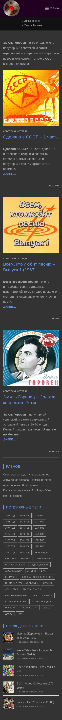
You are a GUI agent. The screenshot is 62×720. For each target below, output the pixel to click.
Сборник (47, 595)
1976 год (39, 528)
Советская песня (15, 601)
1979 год (39, 534)
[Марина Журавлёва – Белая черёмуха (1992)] (8, 637)
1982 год (39, 540)
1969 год (24, 515)
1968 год (10, 515)
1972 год (24, 522)
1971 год (10, 522)
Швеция (47, 608)
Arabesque (41, 552)
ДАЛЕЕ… (9, 173)
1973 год (39, 522)
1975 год (24, 528)
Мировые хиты (32, 589)
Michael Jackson (15, 565)
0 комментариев (35, 642)
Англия (31, 571)
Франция (10, 608)
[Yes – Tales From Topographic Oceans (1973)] (8, 654)
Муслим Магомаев (16, 595)
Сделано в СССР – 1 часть (31, 136)
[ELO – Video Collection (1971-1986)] (8, 687)
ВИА (43, 571)
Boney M (26, 558)
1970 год (39, 515)
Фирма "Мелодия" (42, 601)
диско (9, 614)
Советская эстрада (15, 131)
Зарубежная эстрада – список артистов (27, 479)
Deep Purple (43, 558)
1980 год (10, 540)
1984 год (24, 546)
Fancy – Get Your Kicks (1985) (35, 702)
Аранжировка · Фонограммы (20, 485)
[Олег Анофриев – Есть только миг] (8, 670)
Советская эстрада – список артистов (26, 474)
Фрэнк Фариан (29, 608)
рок (20, 614)
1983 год (10, 546)
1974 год (10, 528)
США (34, 595)
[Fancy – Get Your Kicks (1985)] (8, 703)
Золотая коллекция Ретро (37, 577)
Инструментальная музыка (21, 583)
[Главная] (20, 25)
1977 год (10, 534)
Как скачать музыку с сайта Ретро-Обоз (27, 490)
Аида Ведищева (39, 565)
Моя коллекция (12, 495)
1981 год (24, 540)
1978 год (24, 534)
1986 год (10, 552)
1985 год (39, 546)
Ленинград (11, 589)
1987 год (24, 552)
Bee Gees (10, 558)
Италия (47, 583)
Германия (11, 577)
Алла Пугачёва (13, 571)
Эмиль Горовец (33, 25)
